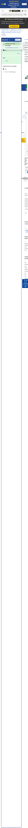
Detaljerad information (25, 178)
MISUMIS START (5, 29)
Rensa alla (18, 39)
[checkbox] (11, 50)
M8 (5, 50)
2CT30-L (7, 61)
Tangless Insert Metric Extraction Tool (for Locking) (10, 33)
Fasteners (13, 29)
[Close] (25, 19)
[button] (24, 4)
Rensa (18, 53)
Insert (19, 29)
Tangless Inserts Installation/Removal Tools (11, 31)
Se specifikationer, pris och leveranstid (12, 47)
